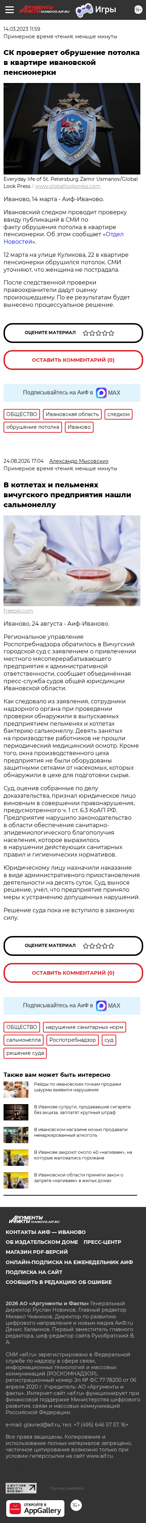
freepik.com (18, 611)
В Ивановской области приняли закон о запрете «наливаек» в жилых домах (78, 1177)
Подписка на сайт (34, 1272)
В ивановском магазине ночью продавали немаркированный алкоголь (81, 1132)
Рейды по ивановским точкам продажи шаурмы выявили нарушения (77, 1086)
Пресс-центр (102, 1242)
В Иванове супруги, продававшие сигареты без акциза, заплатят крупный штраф (82, 1109)
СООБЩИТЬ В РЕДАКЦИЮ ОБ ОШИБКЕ (59, 1282)
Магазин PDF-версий (37, 1252)
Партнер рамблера (67, 1488)
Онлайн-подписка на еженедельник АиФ (69, 1262)
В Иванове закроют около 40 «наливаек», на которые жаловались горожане (83, 1155)
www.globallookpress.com (68, 186)
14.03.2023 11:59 (22, 29)
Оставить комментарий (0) (73, 360)
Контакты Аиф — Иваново (46, 1232)
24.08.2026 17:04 (24, 461)
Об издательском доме (42, 1242)
